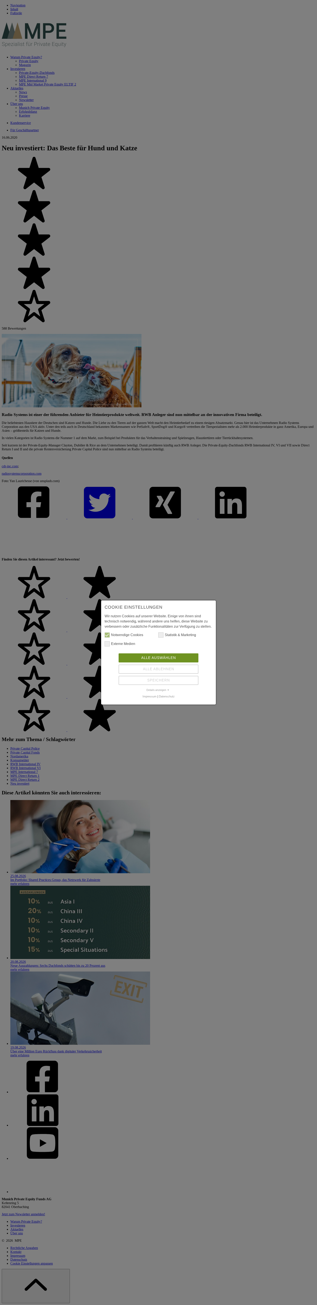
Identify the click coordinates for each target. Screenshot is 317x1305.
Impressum (150, 696)
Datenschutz (167, 696)
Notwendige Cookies (127, 635)
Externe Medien (123, 644)
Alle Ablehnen (158, 669)
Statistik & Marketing (180, 635)
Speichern (158, 680)
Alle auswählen (158, 658)
